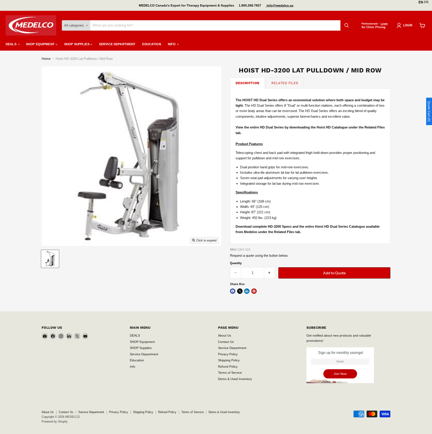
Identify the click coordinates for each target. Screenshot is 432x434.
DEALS (11, 44)
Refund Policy (228, 366)
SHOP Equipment (41, 44)
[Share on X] (240, 291)
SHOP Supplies (77, 44)
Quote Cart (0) (429, 111)
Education (151, 44)
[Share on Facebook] (232, 291)
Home (46, 59)
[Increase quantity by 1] (269, 273)
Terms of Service (230, 372)
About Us (224, 335)
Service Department (117, 44)
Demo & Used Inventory (235, 379)
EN (420, 2)
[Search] (346, 25)
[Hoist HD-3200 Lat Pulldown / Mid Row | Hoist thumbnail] (50, 259)
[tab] (247, 82)
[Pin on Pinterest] (254, 291)
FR (426, 2)
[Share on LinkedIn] (247, 291)
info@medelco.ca (279, 5)
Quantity (236, 263)
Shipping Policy (229, 360)
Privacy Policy (228, 354)
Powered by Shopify (55, 421)
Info (172, 44)
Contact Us (226, 342)
